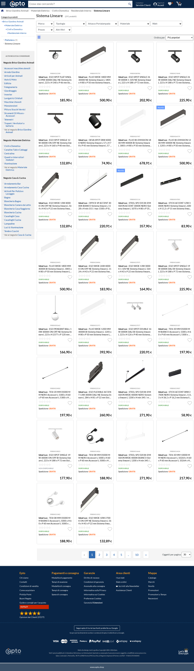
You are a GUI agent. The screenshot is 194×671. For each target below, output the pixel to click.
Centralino (9, 153)
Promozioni (153, 590)
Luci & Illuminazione (13, 227)
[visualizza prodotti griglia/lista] (39, 38)
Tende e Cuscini (11, 231)
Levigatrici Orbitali (13, 98)
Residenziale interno (81, 10)
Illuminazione (10, 163)
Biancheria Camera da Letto (17, 205)
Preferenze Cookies (92, 598)
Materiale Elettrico (40, 10)
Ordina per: (160, 37)
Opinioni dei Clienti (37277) (32, 617)
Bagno (7, 197)
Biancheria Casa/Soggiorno (17, 208)
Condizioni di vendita (29, 586)
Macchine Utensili (12, 102)
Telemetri (8, 119)
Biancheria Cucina (12, 212)
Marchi (151, 582)
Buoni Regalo (25, 598)
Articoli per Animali (13, 75)
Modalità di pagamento (62, 578)
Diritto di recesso (91, 578)
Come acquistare (27, 590)
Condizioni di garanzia (94, 582)
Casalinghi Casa (11, 216)
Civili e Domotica (60, 10)
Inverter (8, 94)
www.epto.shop (97, 667)
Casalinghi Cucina (12, 220)
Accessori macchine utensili (17, 68)
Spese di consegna (60, 594)
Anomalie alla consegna (94, 586)
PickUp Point (25, 594)
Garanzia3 (93, 602)
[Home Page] (2, 11)
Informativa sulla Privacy (95, 590)
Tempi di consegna (60, 590)
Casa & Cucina (24, 235)
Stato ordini (121, 582)
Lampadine (9, 223)
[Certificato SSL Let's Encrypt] (183, 651)
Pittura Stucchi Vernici (14, 109)
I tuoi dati (120, 578)
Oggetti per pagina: (172, 554)
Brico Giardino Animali (17, 10)
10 (137, 554)
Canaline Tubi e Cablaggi (15, 149)
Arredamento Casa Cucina (16, 187)
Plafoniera (11, 40)
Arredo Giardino (12, 72)
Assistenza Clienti (124, 590)
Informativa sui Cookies (94, 594)
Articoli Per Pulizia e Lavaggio (13, 192)
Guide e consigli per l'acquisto (33, 602)
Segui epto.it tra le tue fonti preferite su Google (97, 628)
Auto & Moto (10, 79)
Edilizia (7, 83)
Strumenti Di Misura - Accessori (14, 114)
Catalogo (152, 578)
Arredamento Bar (12, 183)
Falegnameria (10, 87)
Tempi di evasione (59, 582)
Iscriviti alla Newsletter (128, 586)
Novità (151, 586)
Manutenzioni (10, 105)
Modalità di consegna (61, 586)
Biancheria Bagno (12, 201)
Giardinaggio (10, 90)
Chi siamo (24, 578)
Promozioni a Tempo (157, 594)
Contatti (23, 582)
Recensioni (153, 598)
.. (128, 554)
